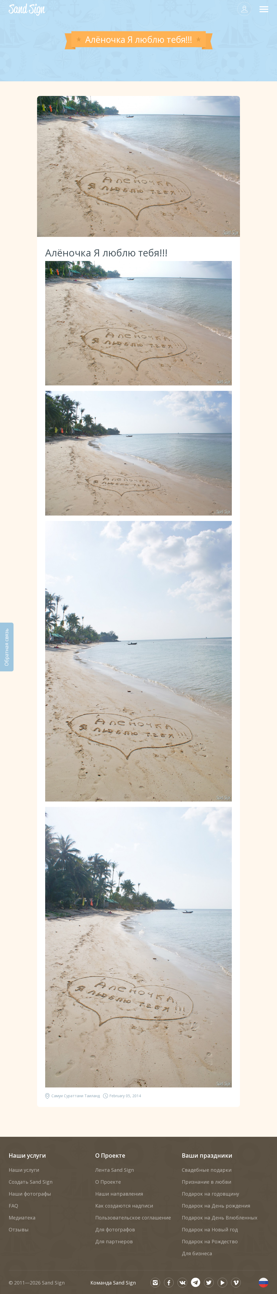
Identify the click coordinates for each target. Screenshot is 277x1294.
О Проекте (110, 1155)
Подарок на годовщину (210, 1193)
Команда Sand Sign (113, 1282)
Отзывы (19, 1229)
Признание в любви (206, 1182)
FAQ (13, 1205)
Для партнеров (114, 1241)
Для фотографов (115, 1229)
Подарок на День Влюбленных (219, 1217)
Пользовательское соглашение (133, 1217)
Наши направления (119, 1193)
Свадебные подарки (207, 1170)
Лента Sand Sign (114, 1170)
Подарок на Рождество (210, 1241)
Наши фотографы (30, 1193)
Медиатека (22, 1217)
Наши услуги (27, 1155)
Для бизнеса (197, 1253)
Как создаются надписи (124, 1205)
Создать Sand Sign (30, 1182)
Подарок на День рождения (216, 1205)
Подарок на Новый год (210, 1229)
